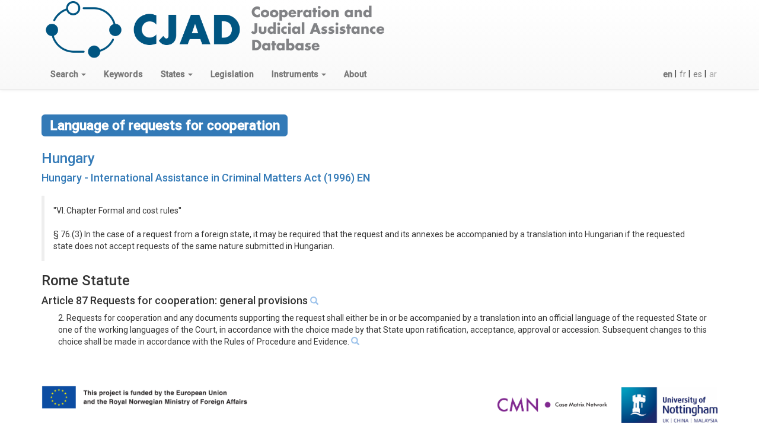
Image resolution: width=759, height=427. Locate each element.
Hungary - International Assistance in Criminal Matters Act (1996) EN (206, 177)
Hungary (68, 158)
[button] (68, 74)
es (697, 74)
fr (683, 74)
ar (713, 74)
